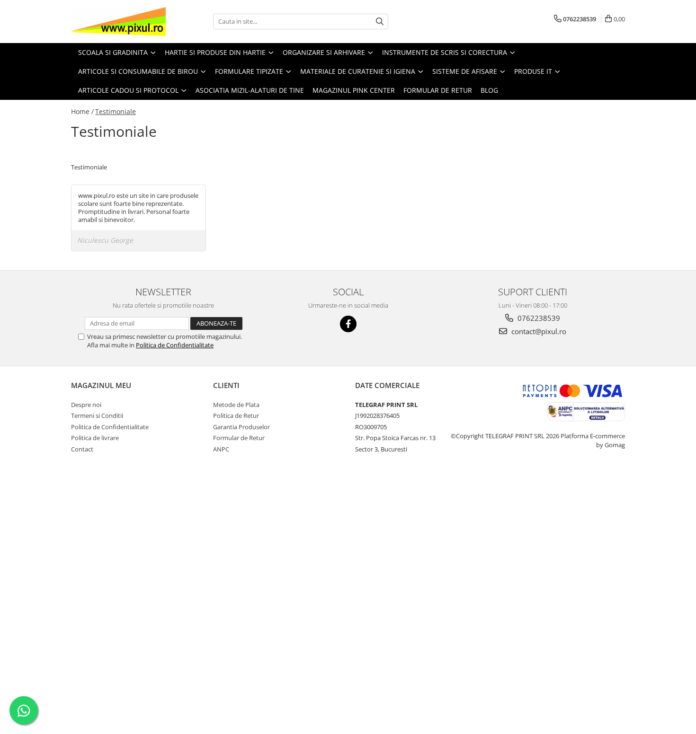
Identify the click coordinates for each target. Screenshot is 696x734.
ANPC (221, 449)
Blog (489, 90)
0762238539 (538, 318)
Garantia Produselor (241, 427)
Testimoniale (115, 111)
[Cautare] (379, 21)
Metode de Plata (236, 404)
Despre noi (86, 404)
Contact (82, 449)
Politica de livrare (95, 437)
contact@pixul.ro (537, 331)
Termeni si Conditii (97, 415)
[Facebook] (348, 324)
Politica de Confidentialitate (175, 345)
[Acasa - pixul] (118, 21)
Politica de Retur (236, 415)
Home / (82, 111)
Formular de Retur (437, 90)
